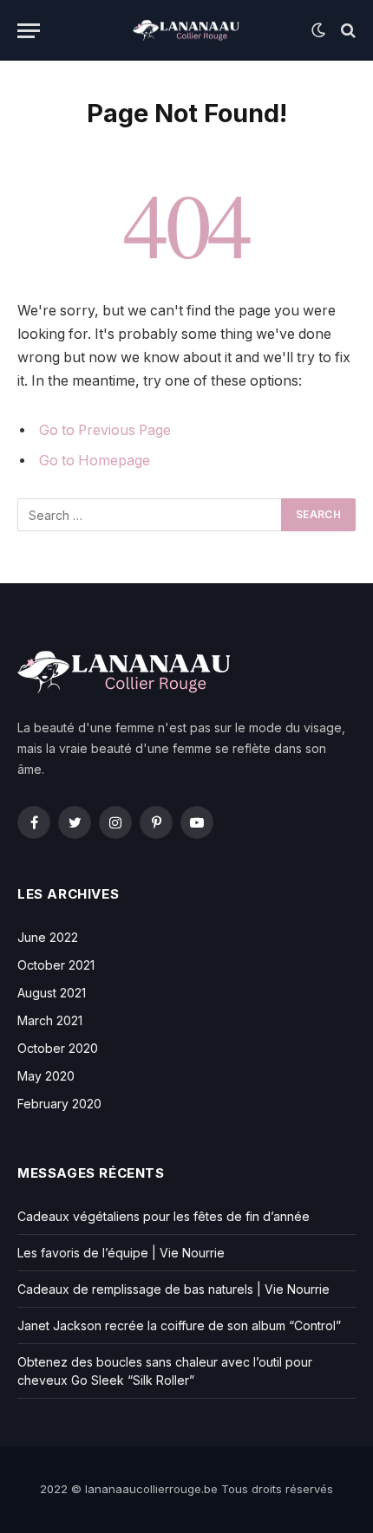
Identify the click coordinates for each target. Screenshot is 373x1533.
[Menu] (28, 30)
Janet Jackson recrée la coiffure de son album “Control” (179, 1325)
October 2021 (56, 965)
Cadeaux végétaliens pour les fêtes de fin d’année (163, 1216)
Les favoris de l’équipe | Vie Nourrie (121, 1252)
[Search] (346, 30)
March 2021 (49, 1020)
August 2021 (51, 992)
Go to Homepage (94, 460)
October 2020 (57, 1048)
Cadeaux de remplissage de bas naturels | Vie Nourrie (173, 1289)
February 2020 (59, 1103)
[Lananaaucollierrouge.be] (187, 31)
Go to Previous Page (105, 430)
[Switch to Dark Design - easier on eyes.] (318, 30)
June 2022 (47, 937)
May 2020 (46, 1076)
